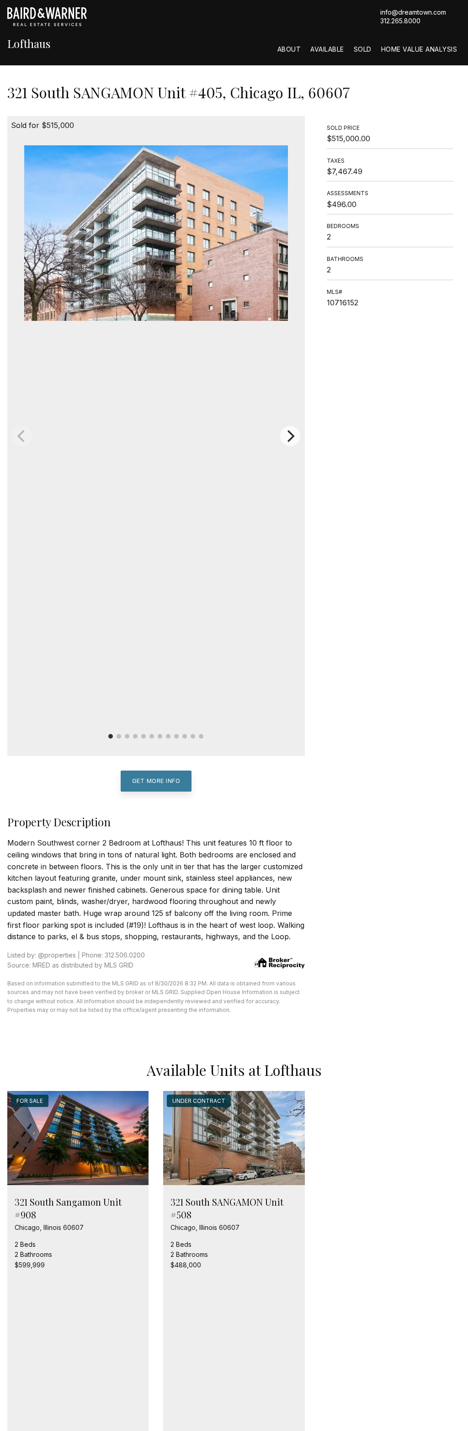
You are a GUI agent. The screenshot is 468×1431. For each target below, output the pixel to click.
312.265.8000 (400, 21)
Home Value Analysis (419, 49)
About (289, 49)
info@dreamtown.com (413, 12)
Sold (363, 49)
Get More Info (156, 780)
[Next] (290, 436)
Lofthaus (28, 43)
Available (327, 49)
